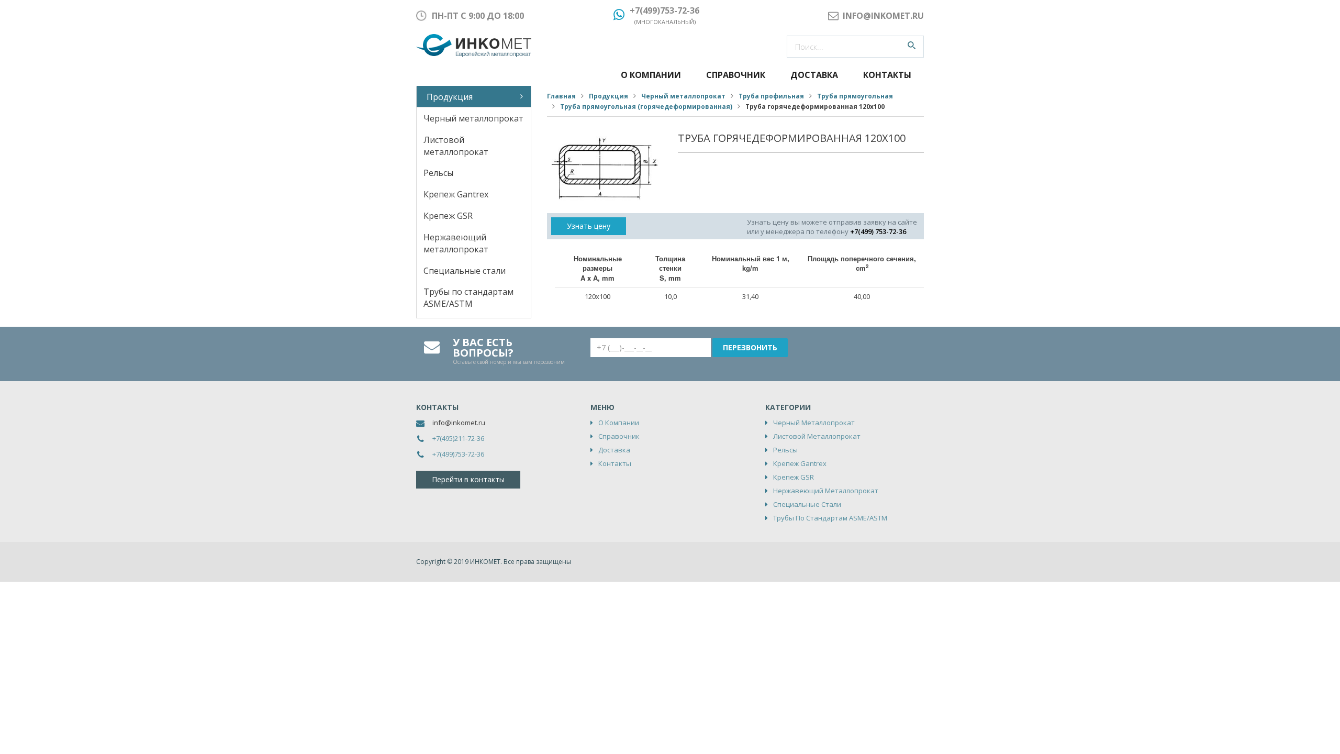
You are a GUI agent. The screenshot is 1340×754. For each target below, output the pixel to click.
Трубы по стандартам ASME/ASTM (468, 297)
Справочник (735, 75)
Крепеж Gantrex (455, 194)
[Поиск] (911, 46)
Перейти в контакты (468, 479)
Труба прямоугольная (855, 96)
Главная (561, 96)
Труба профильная (771, 96)
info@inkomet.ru (458, 422)
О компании (651, 75)
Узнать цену (588, 226)
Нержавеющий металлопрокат (455, 243)
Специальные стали (464, 270)
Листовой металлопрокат (455, 146)
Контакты (887, 75)
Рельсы (438, 173)
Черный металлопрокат (473, 118)
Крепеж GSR (448, 215)
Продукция (450, 97)
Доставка (814, 75)
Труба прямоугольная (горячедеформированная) (646, 106)
